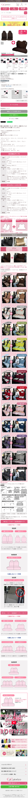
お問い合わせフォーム (14, 783)
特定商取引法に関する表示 (8, 768)
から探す (5, 8)
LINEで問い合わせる (14, 787)
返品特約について (5, 108)
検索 (25, 12)
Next (25, 43)
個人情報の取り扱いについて (8, 771)
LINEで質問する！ (14, 115)
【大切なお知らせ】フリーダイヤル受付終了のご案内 (14, 17)
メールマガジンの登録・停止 (8, 774)
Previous (2, 43)
